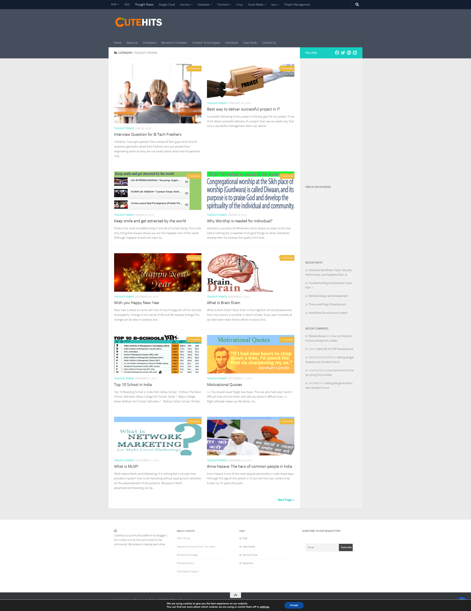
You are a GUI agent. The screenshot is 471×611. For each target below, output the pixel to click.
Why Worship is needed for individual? (239, 221)
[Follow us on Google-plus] (349, 52)
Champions (149, 42)
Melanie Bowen (318, 336)
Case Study (250, 42)
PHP (113, 4)
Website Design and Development (328, 296)
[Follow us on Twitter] (343, 52)
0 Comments (194, 68)
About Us (132, 42)
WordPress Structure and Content (328, 313)
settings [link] (264, 607)
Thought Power (144, 4)
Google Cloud (167, 4)
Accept (294, 605)
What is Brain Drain (223, 302)
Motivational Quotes (224, 384)
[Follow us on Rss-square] (355, 52)
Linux (239, 4)
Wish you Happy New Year (137, 302)
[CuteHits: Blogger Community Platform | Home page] (138, 22)
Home (117, 42)
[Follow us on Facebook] (337, 52)
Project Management (297, 4)
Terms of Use (250, 554)
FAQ (245, 538)
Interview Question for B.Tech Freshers (147, 134)
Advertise (248, 563)
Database (203, 4)
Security (185, 4)
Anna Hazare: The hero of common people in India (249, 466)
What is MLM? (126, 466)
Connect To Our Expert (206, 42)
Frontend (223, 4)
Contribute (231, 42)
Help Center (249, 546)
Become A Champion (174, 42)
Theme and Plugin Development (327, 304)
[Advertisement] (290, 23)
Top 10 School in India (133, 384)
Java (274, 4)
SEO (127, 4)
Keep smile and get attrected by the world (150, 221)
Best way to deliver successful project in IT (243, 109)
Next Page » (286, 500)
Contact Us (269, 42)
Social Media (255, 4)
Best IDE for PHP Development (335, 349)
